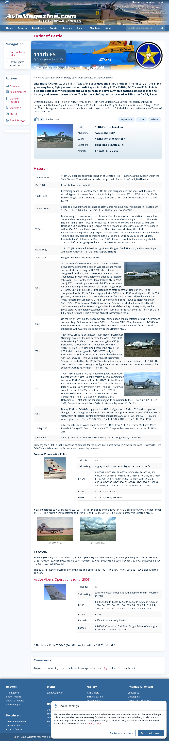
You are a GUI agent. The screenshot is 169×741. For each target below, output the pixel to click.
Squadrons (126, 119)
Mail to (11, 113)
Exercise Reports (15, 700)
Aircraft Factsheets (16, 721)
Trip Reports (12, 692)
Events (53, 28)
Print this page (15, 120)
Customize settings (121, 733)
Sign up (107, 668)
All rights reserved (36, 736)
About (109, 28)
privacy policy (94, 723)
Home (9, 28)
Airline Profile (13, 725)
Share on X (13, 107)
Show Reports (13, 696)
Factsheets (38, 28)
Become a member (143, 2)
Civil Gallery (93, 692)
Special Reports (14, 704)
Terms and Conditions (139, 700)
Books (50, 721)
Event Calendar (55, 692)
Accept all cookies (151, 733)
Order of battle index (15, 53)
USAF (141, 119)
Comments (13, 86)
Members (95, 28)
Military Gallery (95, 696)
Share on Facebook (13, 100)
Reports (22, 28)
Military (154, 119)
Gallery (81, 28)
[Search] (162, 28)
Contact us (133, 692)
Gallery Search (94, 700)
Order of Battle (14, 729)
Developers (134, 696)
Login (161, 2)
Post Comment (16, 91)
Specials (67, 28)
